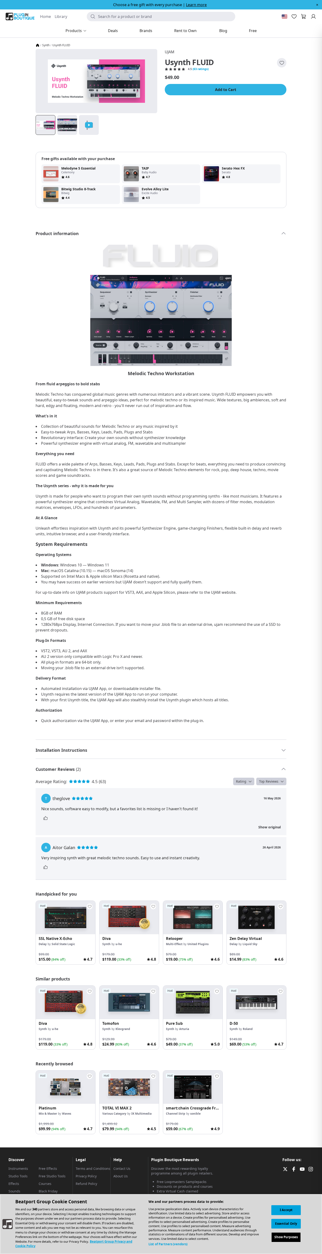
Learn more (196, 4)
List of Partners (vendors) (168, 1244)
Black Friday (48, 1191)
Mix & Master (48, 1114)
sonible (195, 1114)
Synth (46, 45)
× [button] (317, 4)
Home (45, 16)
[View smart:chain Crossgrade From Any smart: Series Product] (193, 1087)
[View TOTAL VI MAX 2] (129, 1087)
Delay (43, 944)
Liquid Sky (250, 944)
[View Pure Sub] (193, 1002)
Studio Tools (18, 1176)
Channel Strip (175, 1114)
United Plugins (198, 944)
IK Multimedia (141, 1114)
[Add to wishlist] (281, 62)
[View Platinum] (65, 1087)
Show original (269, 827)
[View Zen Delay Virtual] (256, 917)
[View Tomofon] (129, 1002)
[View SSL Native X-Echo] (65, 917)
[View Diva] (129, 917)
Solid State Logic (63, 944)
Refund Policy (86, 1183)
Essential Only (286, 1223)
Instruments (18, 1168)
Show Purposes (286, 1237)
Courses (45, 1183)
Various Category (114, 1114)
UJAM (169, 51)
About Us (120, 1176)
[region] (161, 1224)
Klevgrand (123, 1029)
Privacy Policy (86, 1176)
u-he (119, 944)
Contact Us (121, 1168)
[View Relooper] (193, 917)
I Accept (286, 1210)
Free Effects (48, 1168)
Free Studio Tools (52, 1176)
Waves (66, 1114)
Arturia (184, 1029)
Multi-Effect (174, 944)
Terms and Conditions (93, 1168)
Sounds (14, 1191)
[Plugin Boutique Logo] (20, 16)
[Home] (37, 45)
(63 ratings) (201, 69)
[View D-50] (256, 1002)
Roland (248, 1029)
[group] (65, 933)
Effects (13, 1183)
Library (61, 16)
